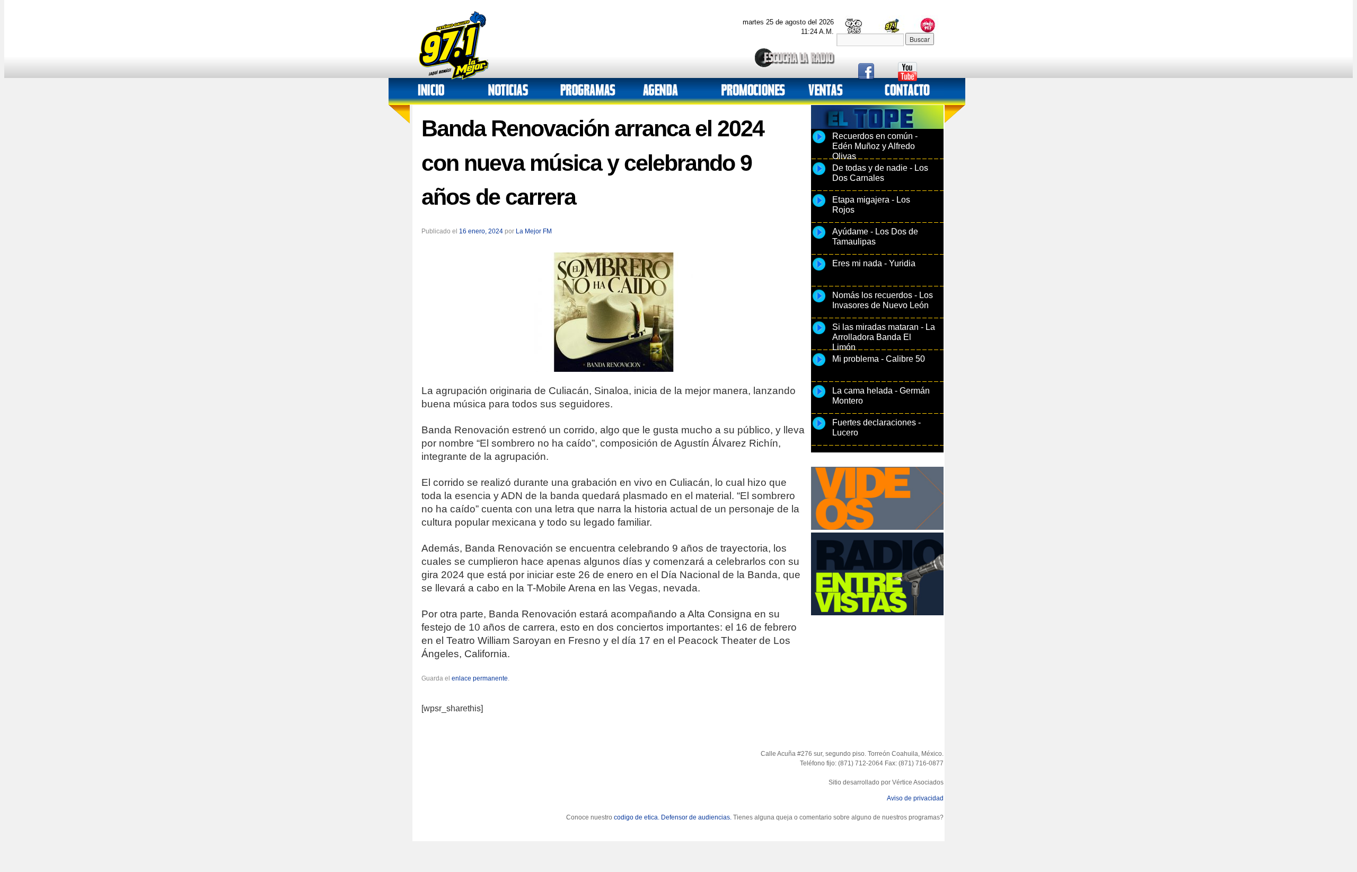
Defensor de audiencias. (696, 817)
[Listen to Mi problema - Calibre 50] (819, 365)
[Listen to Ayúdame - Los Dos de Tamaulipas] (819, 238)
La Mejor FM (534, 231)
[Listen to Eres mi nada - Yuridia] (819, 270)
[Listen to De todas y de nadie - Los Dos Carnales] (819, 174)
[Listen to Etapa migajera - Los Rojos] (819, 206)
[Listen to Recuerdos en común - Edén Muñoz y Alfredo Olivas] (819, 142)
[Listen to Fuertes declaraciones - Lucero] (819, 429)
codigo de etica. (636, 817)
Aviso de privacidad (915, 798)
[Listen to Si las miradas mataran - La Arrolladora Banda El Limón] (819, 333)
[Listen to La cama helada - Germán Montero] (819, 397)
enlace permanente (480, 678)
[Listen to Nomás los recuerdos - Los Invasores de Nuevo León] (819, 302)
